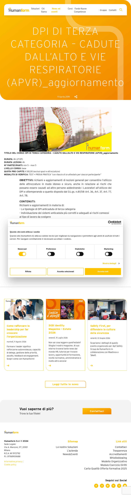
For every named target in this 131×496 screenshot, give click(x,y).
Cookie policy (10, 464)
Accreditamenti (118, 454)
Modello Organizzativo (114, 461)
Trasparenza (120, 450)
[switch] (51, 254)
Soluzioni (35, 8)
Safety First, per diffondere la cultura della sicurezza (102, 329)
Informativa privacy (13, 461)
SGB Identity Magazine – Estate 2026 (60, 329)
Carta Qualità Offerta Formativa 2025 (105, 468)
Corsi (70, 8)
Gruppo (103, 10)
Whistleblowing (118, 457)
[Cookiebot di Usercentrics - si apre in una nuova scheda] (110, 222)
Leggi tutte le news (65, 384)
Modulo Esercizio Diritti (114, 465)
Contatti (112, 10)
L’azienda (72, 450)
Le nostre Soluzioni (67, 447)
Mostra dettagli (109, 263)
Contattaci (97, 411)
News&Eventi (70, 454)
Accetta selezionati (65, 271)
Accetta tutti (102, 271)
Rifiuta (28, 271)
